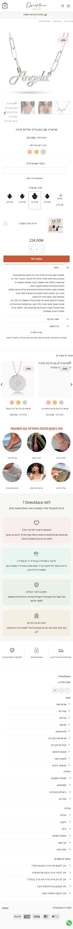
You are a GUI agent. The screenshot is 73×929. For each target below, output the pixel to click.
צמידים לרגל (12, 458)
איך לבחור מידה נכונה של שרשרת (49, 872)
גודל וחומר (54, 326)
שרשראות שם (44, 21)
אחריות (62, 799)
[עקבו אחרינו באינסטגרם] (61, 690)
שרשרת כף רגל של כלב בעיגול (18, 408)
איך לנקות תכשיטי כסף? (54, 893)
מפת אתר (61, 849)
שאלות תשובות (58, 778)
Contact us (23, 923)
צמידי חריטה (61, 488)
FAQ (33, 923)
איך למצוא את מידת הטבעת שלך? (48, 865)
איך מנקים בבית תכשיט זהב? (51, 886)
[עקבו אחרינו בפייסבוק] (67, 690)
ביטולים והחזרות (57, 792)
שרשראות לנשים (36, 488)
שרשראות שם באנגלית (28, 337)
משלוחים (61, 785)
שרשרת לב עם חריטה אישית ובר (54, 408)
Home (51, 923)
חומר (44, 145)
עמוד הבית (68, 21)
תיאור (56, 267)
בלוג (64, 829)
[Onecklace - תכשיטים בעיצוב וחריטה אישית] (36, 6)
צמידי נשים (36, 458)
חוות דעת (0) (53, 319)
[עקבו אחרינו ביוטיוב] (55, 690)
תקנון (63, 822)
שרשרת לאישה (12, 337)
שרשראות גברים (12, 488)
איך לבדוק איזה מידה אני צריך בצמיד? (46, 879)
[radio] (43, 151)
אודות (63, 815)
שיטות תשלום (59, 835)
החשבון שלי (42, 923)
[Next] (5, 113)
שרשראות (57, 21)
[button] (68, 6)
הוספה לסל (36, 258)
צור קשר (62, 842)
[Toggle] (67, 268)
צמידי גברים (60, 458)
